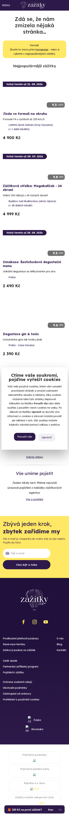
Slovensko (37, 729)
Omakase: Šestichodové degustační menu (32, 264)
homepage (41, 49)
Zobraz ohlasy (34, 457)
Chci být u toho (26, 564)
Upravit (47, 437)
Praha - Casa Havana (21, 345)
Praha (12, 277)
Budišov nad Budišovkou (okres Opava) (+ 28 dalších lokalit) (32, 203)
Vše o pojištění (34, 499)
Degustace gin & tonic (21, 334)
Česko (37, 720)
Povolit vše (25, 436)
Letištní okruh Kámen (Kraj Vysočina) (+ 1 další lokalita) (30, 127)
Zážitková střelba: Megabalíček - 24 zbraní (32, 188)
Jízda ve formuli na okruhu (25, 114)
